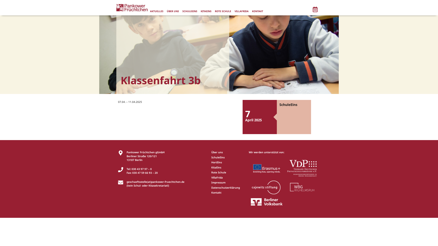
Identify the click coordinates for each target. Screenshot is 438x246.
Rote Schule (223, 11)
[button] (315, 10)
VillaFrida (242, 11)
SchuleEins (189, 11)
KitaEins (206, 11)
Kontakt (257, 11)
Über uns (173, 11)
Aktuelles (156, 11)
